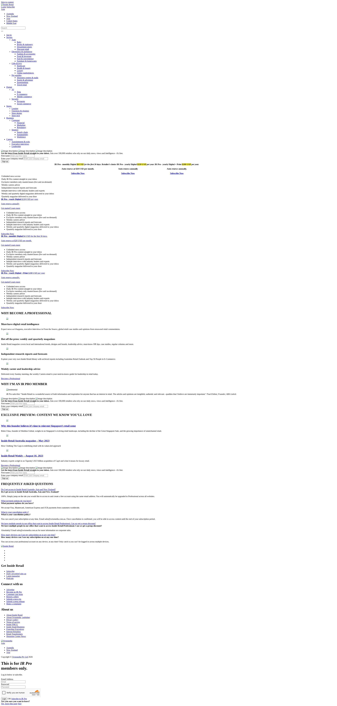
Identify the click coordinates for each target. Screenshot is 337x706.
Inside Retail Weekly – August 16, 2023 (22, 455)
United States (11, 21)
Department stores (24, 47)
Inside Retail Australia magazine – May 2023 (25, 440)
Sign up (5, 161)
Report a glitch (12, 597)
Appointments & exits (21, 142)
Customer (16, 120)
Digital (9, 87)
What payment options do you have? (16, 501)
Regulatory (21, 127)
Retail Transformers (14, 634)
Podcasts (10, 578)
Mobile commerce (24, 97)
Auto (14, 40)
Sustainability (22, 134)
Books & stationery (25, 44)
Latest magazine (13, 576)
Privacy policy (12, 620)
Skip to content (7, 2)
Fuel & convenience (25, 59)
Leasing (15, 108)
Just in (9, 35)
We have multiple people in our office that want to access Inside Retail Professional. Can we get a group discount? (48, 523)
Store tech (16, 115)
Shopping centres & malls (27, 78)
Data (19, 92)
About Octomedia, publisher (18, 617)
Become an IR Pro (14, 592)
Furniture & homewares (27, 61)
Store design (17, 113)
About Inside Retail (14, 615)
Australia (10, 14)
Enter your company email (12, 158)
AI (13, 89)
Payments (21, 101)
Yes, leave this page (9, 704)
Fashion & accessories (26, 54)
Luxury (20, 70)
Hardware (21, 66)
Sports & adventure (25, 80)
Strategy (15, 130)
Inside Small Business (15, 627)
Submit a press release (15, 601)
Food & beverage (24, 56)
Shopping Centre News (16, 636)
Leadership (16, 146)
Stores (8, 106)
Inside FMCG (12, 624)
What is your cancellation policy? (15, 512)
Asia (3, 9)
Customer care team (14, 594)
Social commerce (24, 104)
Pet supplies (16, 75)
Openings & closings (20, 111)
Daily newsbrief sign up (16, 574)
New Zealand (12, 16)
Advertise (10, 589)
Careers (9, 139)
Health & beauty (24, 68)
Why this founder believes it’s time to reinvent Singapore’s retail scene (38, 425)
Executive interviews (20, 144)
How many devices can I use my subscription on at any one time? (28, 535)
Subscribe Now (78, 173)
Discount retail (23, 49)
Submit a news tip (13, 599)
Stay (20, 704)
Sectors (9, 37)
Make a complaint (13, 604)
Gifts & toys (17, 63)
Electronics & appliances (22, 51)
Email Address (7, 679)
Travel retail (22, 85)
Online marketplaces (25, 73)
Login (3, 7)
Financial (20, 123)
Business (10, 118)
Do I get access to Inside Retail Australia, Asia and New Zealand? (28, 489)
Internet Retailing (13, 632)
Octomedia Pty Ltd (20, 657)
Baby (19, 42)
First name (5, 156)
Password (5, 684)
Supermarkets (22, 82)
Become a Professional (10, 378)
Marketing (21, 125)
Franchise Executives (15, 629)
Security (15, 99)
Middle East (11, 23)
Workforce (21, 137)
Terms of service (13, 622)
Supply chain (22, 132)
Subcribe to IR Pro (19, 699)
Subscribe (11, 7)
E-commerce (22, 94)
